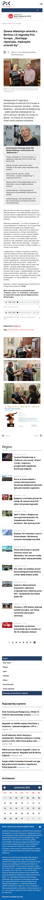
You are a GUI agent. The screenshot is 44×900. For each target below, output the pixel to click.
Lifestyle (6, 676)
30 (5, 798)
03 (22, 798)
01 (11, 798)
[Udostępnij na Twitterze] (9, 52)
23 (16, 813)
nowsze (36, 436)
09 (16, 803)
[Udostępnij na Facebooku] (5, 52)
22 (11, 813)
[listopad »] (39, 788)
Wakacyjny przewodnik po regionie (15, 693)
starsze (7, 436)
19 (33, 808)
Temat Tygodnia (8, 689)
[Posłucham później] (38, 307)
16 (16, 808)
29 (11, 819)
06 (39, 798)
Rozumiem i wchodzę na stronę (12, 897)
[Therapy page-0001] (22, 416)
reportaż (22, 330)
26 (33, 813)
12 (33, 803)
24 (22, 813)
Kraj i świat (7, 663)
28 (5, 819)
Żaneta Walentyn (13, 330)
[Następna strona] (35, 642)
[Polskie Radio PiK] (6, 4)
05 (33, 798)
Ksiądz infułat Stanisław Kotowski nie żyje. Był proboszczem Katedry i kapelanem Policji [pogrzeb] (21, 764)
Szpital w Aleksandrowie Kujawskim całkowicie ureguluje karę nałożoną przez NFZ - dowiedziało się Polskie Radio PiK (28, 591)
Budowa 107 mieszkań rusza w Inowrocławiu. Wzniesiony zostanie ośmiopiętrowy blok (28, 536)
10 (22, 803)
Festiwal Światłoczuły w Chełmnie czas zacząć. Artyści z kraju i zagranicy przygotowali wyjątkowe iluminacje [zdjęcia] (27, 463)
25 (28, 813)
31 (22, 819)
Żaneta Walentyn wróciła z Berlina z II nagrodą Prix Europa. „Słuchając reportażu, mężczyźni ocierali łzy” (20, 38)
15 (11, 808)
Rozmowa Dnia (8, 684)
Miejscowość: (8, 326)
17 (22, 808)
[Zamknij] (40, 827)
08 (11, 803)
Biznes (5, 680)
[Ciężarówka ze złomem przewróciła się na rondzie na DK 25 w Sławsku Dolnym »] (7, 627)
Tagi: (5, 330)
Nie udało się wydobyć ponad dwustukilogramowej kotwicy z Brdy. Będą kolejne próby (27, 572)
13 (39, 803)
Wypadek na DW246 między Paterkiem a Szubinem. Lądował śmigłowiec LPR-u (20, 726)
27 (39, 813)
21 (5, 813)
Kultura (5, 667)
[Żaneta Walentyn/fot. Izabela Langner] (22, 347)
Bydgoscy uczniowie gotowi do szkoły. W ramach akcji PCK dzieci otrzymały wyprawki (28, 501)
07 (5, 803)
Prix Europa (30, 330)
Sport (5, 671)
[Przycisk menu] (41, 4)
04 (28, 798)
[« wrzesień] (4, 788)
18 (28, 808)
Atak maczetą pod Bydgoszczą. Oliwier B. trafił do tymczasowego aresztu (20, 715)
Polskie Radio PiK (8, 23)
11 (28, 803)
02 (16, 798)
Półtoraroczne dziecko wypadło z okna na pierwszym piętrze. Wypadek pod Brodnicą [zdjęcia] (21, 752)
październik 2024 (22, 787)
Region (18, 23)
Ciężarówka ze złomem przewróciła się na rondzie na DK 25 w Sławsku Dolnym (27, 629)
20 (39, 808)
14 (5, 808)
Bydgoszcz (17, 326)
